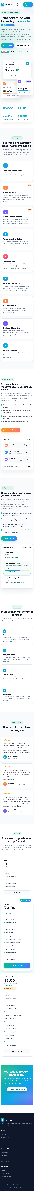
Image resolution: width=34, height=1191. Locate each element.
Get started (27, 4)
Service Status (5, 1161)
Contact (3, 1170)
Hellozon (9, 4)
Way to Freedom (5, 1140)
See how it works (24, 45)
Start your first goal (11, 430)
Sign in (18, 4)
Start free (8, 45)
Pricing (3, 1143)
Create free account (18, 1089)
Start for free (17, 892)
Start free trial (17, 1051)
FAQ (2, 1158)
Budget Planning (5, 1137)
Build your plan (10, 538)
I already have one (18, 1095)
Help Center (4, 1152)
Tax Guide (4, 1155)
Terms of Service (6, 1176)
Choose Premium (17, 965)
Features (3, 1134)
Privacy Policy (5, 1173)
